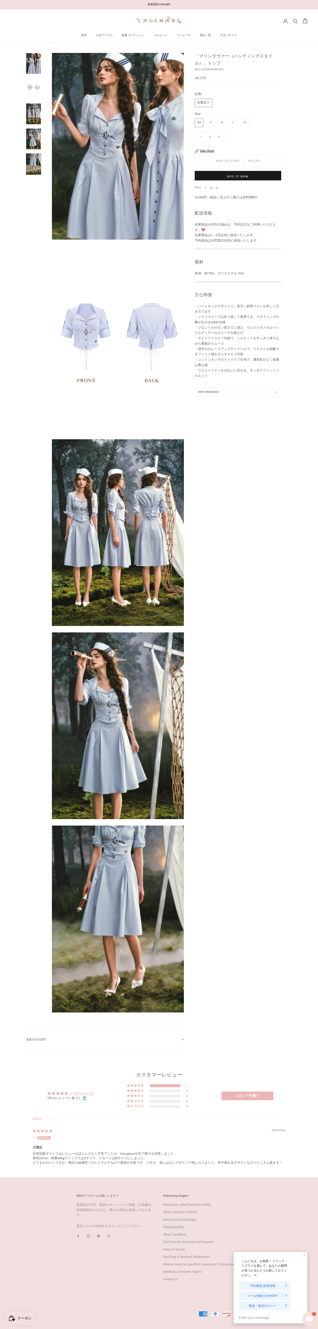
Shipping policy (174, 1227)
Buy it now (238, 176)
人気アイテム (104, 35)
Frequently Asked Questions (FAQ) (186, 1205)
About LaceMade (174, 1234)
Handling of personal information (186, 1257)
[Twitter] (211, 187)
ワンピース (184, 35)
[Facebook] (205, 187)
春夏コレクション (133, 35)
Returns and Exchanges (179, 1220)
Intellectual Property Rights (182, 1272)
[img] (42, 1131)
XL (245, 123)
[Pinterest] (216, 187)
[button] (135, 1085)
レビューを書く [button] (247, 1096)
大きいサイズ (228, 35)
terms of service (174, 1249)
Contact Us (170, 1279)
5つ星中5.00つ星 (82, 1094)
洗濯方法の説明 (36, 1039)
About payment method (179, 1212)
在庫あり (203, 103)
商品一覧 (205, 35)
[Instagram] (88, 1236)
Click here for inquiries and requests (188, 1242)
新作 (84, 35)
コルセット (160, 35)
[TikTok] (108, 1236)
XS (199, 123)
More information (208, 392)
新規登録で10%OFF (159, 4)
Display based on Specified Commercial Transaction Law (202, 1264)
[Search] (295, 21)
